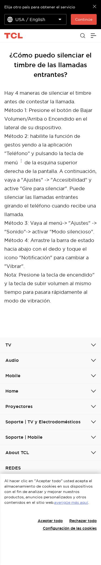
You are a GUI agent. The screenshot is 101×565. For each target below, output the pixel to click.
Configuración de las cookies (70, 528)
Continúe (83, 19)
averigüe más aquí (71, 502)
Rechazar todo (83, 520)
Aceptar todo (50, 520)
